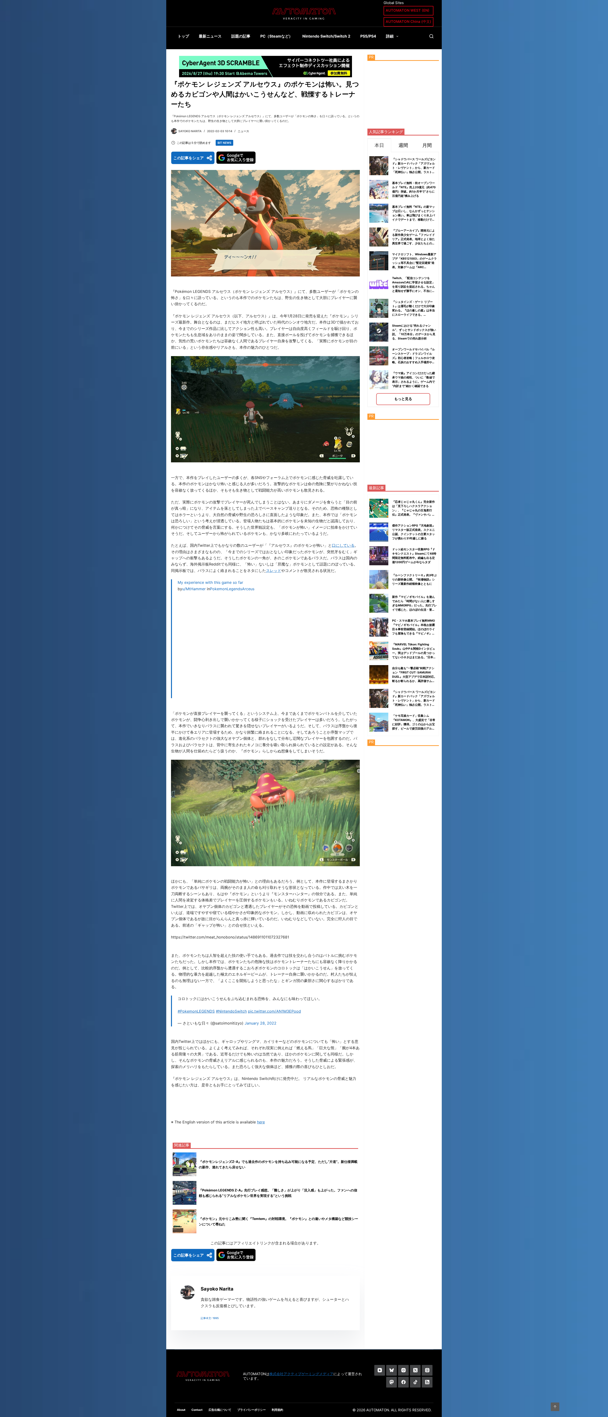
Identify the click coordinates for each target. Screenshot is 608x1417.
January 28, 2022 (260, 1023)
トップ (183, 36)
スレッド (273, 570)
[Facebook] (403, 1382)
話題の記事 (240, 36)
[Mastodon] (391, 1382)
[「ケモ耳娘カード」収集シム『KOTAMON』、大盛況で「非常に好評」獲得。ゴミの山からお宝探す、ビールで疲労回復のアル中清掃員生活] (378, 722)
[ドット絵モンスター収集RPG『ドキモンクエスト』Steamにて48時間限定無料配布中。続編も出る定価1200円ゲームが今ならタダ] (378, 555)
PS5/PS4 (368, 36)
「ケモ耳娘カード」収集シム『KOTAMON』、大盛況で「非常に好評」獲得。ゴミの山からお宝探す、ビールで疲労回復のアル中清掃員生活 (413, 724)
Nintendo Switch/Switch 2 (326, 36)
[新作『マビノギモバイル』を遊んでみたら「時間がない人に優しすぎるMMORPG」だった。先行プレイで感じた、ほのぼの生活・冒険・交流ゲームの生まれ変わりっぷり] (378, 603)
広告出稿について (220, 1410)
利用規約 (277, 1410)
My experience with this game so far (210, 582)
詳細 (390, 36)
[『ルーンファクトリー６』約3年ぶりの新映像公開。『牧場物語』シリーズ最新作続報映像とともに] (378, 579)
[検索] (431, 36)
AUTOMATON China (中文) (408, 21)
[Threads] (427, 1370)
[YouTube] (379, 1370)
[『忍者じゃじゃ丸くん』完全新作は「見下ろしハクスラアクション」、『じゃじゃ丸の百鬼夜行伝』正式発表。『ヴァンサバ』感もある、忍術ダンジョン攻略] (378, 508)
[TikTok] (415, 1382)
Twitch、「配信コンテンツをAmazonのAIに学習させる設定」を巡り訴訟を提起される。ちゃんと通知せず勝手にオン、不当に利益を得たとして (413, 286)
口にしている (343, 545)
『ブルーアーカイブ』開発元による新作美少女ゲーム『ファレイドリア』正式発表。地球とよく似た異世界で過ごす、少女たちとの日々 (413, 239)
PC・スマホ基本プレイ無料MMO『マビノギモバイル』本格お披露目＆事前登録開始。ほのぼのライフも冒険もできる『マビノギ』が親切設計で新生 (413, 629)
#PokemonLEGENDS (196, 1011)
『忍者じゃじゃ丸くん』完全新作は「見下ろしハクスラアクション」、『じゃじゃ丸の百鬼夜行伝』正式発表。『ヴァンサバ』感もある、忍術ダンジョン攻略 (413, 510)
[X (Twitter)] (415, 1370)
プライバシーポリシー (251, 1410)
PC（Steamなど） (276, 36)
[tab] (379, 145)
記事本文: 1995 (210, 1318)
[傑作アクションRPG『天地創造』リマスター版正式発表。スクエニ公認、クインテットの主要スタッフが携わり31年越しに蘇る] (378, 532)
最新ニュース (210, 36)
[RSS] (427, 1382)
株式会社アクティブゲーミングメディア (301, 1374)
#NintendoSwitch (231, 1011)
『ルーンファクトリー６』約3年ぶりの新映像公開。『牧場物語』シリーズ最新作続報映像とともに (414, 579)
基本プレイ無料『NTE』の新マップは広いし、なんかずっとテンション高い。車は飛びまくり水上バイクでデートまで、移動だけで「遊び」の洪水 (413, 215)
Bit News (224, 143)
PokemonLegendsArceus (232, 588)
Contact (197, 1410)
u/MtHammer (194, 588)
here (261, 1122)
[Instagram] (403, 1370)
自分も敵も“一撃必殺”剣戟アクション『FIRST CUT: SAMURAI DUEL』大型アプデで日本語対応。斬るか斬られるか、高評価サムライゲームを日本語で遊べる (414, 676)
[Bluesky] (391, 1370)
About (181, 1410)
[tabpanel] (403, 279)
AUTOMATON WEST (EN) (407, 10)
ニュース (243, 131)
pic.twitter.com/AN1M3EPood (274, 1011)
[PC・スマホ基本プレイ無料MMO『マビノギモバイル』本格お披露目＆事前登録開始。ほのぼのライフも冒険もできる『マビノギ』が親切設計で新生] (378, 627)
